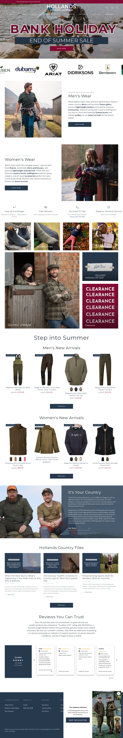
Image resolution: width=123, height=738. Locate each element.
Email (25, 705)
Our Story (45, 705)
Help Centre (9, 705)
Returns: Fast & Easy (12, 708)
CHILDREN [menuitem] (69, 14)
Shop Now (61, 48)
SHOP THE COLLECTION (78, 720)
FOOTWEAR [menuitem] (36, 14)
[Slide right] (116, 1)
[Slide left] (6, 1)
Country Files (46, 708)
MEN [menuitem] (11, 14)
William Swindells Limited (32, 729)
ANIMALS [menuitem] (83, 14)
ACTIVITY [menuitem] (96, 14)
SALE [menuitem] (53, 17)
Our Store (45, 711)
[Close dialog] (118, 693)
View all (61, 406)
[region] (75, 660)
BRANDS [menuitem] (109, 14)
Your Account (9, 711)
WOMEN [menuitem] (22, 14)
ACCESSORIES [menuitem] (53, 14)
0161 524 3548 (28, 708)
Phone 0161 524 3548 (77, 217)
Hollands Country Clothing (16, 729)
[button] (107, 8)
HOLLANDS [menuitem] (66, 17)
